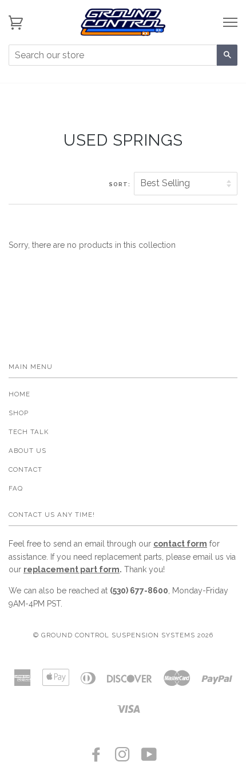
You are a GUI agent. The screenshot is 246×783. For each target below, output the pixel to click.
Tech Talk (29, 432)
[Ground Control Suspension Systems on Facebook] (96, 758)
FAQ (16, 488)
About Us (27, 451)
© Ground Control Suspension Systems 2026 (123, 635)
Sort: (120, 184)
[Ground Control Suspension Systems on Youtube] (149, 758)
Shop (19, 413)
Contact (25, 469)
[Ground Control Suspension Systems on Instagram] (122, 758)
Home (19, 394)
